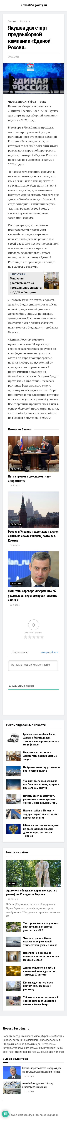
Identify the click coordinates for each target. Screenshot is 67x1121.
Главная (12, 21)
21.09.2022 (29, 1092)
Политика (25, 21)
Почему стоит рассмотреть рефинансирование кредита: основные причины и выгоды (40, 799)
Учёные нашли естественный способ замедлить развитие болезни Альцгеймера (40, 1001)
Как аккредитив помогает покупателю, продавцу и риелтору (38, 986)
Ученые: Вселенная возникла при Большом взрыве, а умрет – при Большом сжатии (41, 784)
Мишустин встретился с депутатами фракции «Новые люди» (40, 756)
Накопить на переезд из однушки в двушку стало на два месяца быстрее (41, 956)
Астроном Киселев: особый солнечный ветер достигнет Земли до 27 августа (40, 971)
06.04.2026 (14, 605)
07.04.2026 (14, 486)
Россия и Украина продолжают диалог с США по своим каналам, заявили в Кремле (33, 536)
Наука (12, 884)
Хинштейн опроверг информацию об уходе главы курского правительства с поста (32, 595)
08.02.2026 (13, 56)
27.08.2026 (13, 899)
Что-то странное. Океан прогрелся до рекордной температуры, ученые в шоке (40, 941)
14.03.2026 (29, 1076)
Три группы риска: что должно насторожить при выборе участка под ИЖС (40, 927)
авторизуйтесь (49, 652)
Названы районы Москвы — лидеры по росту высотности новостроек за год (40, 814)
